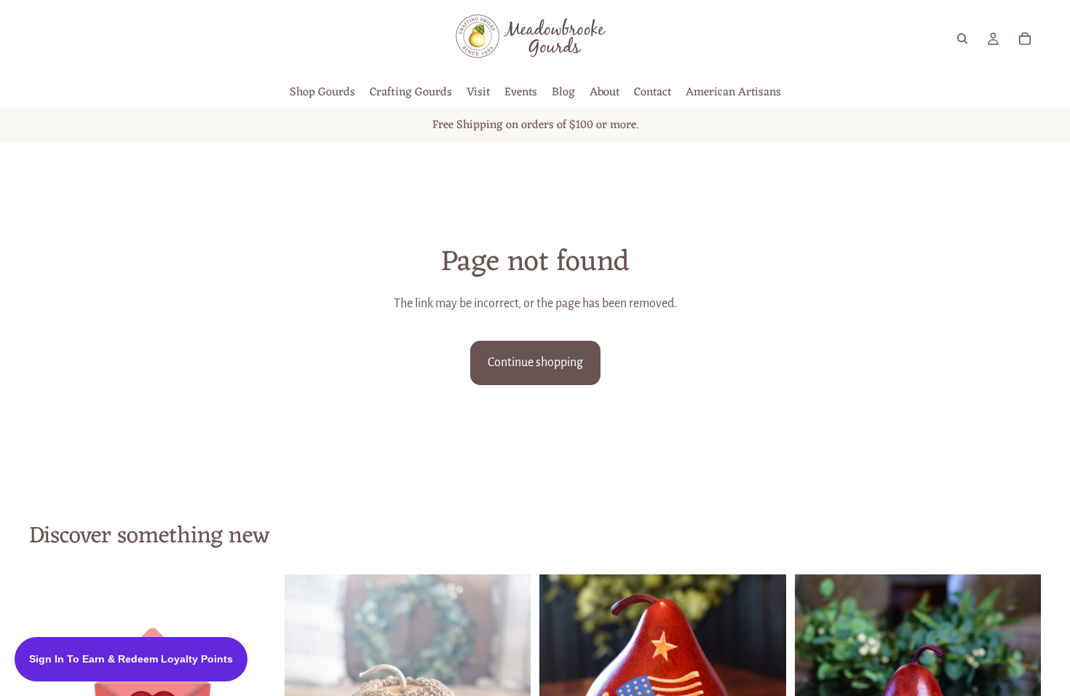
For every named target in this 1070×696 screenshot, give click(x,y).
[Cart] (1025, 39)
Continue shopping (535, 362)
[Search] (962, 39)
